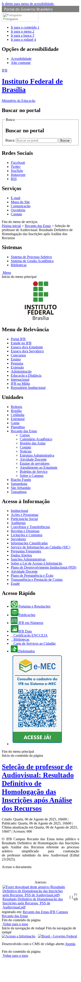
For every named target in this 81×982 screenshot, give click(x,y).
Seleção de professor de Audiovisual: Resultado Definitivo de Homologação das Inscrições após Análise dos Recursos (38, 787)
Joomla (70, 944)
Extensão (17, 367)
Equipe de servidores (35, 463)
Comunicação (20, 206)
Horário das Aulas (32, 443)
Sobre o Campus (31, 475)
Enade (15, 584)
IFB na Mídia (20, 383)
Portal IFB (18, 339)
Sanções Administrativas (28, 559)
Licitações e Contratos (26, 535)
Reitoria (16, 407)
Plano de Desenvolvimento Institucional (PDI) (43, 567)
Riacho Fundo (21, 480)
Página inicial (11, 226)
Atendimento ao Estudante (38, 467)
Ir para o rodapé (23, 39)
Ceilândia (17, 415)
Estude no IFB (21, 343)
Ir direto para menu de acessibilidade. (28, 4)
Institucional (19, 511)
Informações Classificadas (29, 543)
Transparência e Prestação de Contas (37, 579)
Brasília (16, 411)
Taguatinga (19, 492)
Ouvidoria (18, 210)
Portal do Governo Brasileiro (28, 9)
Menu (6, 273)
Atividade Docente (33, 459)
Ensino (16, 359)
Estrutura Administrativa (37, 455)
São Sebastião (21, 488)
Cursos (25, 435)
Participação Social (24, 519)
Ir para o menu (22, 31)
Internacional (20, 379)
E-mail (15, 198)
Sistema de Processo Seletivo (31, 257)
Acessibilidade (21, 59)
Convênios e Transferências (30, 527)
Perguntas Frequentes (26, 551)
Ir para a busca (22, 35)
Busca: (10, 140)
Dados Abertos (21, 555)
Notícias (26, 451)
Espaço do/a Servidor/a (27, 351)
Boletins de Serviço (33, 471)
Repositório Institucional (28, 388)
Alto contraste (21, 63)
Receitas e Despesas (25, 531)
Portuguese (10, 19)
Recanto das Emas (38, 226)
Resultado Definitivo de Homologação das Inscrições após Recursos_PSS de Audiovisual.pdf (32, 903)
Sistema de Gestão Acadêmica (32, 261)
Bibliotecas (19, 265)
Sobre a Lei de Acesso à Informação (36, 563)
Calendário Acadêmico (36, 439)
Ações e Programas (24, 515)
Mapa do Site (20, 202)
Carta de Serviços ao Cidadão (34, 643)
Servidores (18, 539)
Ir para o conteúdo (25, 27)
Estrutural (18, 419)
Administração (21, 371)
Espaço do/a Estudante (27, 347)
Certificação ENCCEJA (30, 635)
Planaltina (18, 427)
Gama (15, 423)
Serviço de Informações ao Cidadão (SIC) (40, 547)
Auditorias (18, 523)
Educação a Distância (26, 375)
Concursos (18, 355)
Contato (16, 214)
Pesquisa (17, 363)
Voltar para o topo (15, 924)
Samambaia (19, 484)
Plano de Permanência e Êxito (32, 575)
